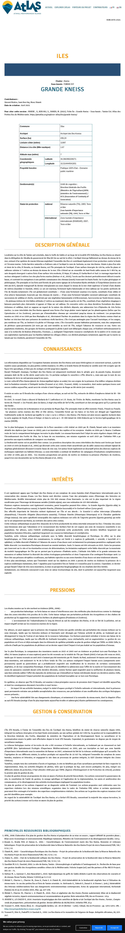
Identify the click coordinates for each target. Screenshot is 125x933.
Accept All (114, 928)
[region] (62, 925)
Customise (83, 928)
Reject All (99, 928)
